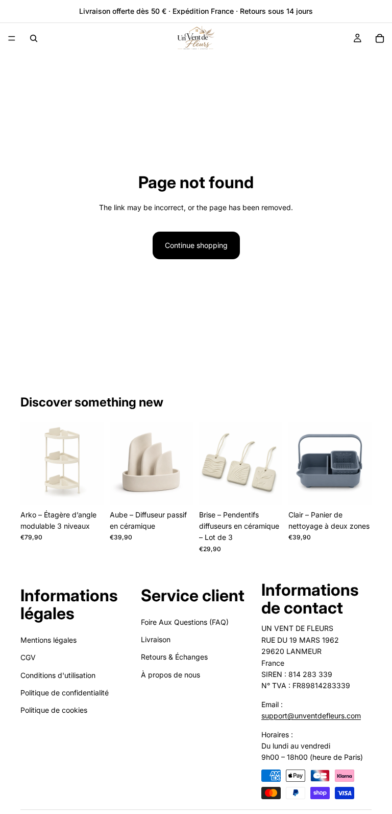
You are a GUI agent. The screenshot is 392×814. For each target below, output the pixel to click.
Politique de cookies (53, 710)
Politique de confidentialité (64, 692)
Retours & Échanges (174, 656)
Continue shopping (196, 245)
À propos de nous (170, 674)
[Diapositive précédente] (31, 463)
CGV (28, 657)
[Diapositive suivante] (92, 463)
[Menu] (11, 38)
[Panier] (380, 38)
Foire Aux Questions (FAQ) (185, 621)
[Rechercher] (33, 38)
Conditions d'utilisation (57, 674)
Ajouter (96, 489)
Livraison (155, 639)
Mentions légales (48, 639)
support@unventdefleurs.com (311, 715)
